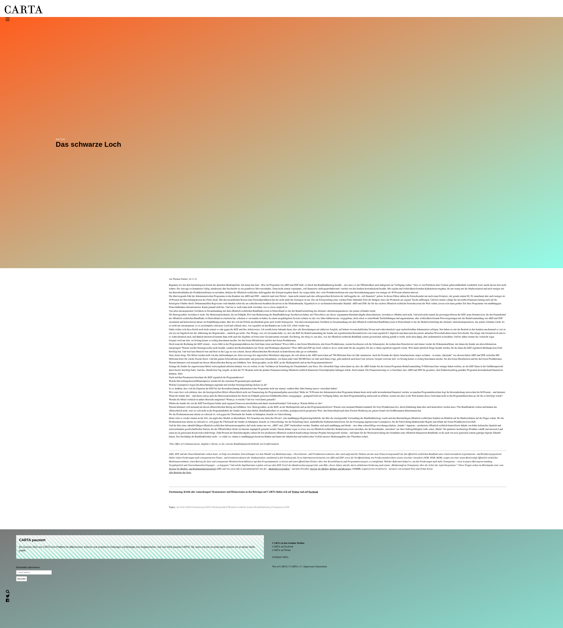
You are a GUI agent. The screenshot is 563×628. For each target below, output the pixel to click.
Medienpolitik (219, 506)
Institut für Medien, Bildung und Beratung (330, 468)
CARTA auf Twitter (281, 549)
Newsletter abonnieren (28, 567)
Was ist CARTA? (280, 566)
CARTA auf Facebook (282, 546)
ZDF (287, 506)
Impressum (309, 566)
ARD (188, 506)
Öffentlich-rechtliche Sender (240, 506)
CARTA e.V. (296, 566)
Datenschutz (321, 566)
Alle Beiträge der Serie (180, 472)
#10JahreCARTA (280, 556)
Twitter (295, 492)
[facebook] (8, 600)
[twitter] (9, 596)
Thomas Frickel (180, 278)
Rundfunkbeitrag (263, 506)
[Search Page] (9, 592)
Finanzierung (199, 506)
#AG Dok (60, 139)
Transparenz (277, 506)
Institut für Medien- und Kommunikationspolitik (192, 468)
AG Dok (180, 506)
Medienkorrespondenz (279, 468)
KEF (208, 506)
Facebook (313, 492)
